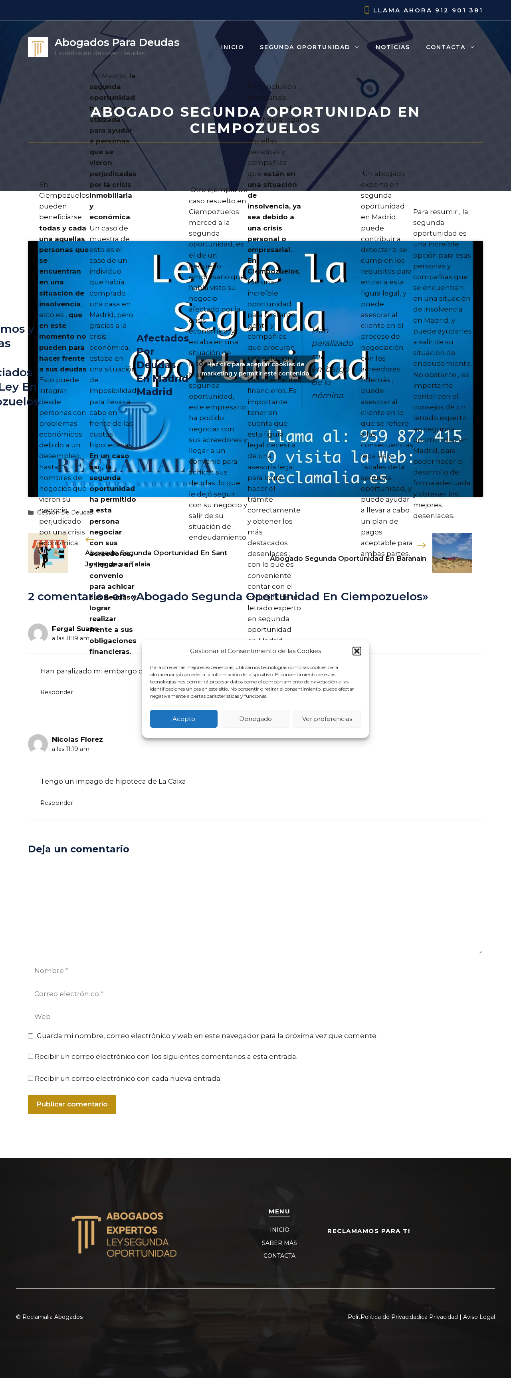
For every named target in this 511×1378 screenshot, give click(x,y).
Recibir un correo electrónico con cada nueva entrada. (128, 1078)
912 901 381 (459, 10)
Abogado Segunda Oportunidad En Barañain (348, 558)
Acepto (183, 719)
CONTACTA (279, 1255)
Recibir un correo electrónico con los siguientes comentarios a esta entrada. (166, 1056)
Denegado (255, 719)
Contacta (445, 47)
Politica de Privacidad (390, 1316)
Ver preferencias (327, 719)
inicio (232, 47)
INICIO (279, 1229)
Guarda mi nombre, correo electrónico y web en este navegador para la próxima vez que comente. (207, 1036)
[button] (357, 651)
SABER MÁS (279, 1243)
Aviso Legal (479, 1316)
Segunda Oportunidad (305, 47)
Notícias (393, 47)
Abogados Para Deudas (117, 42)
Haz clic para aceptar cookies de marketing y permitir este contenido (255, 369)
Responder (56, 692)
